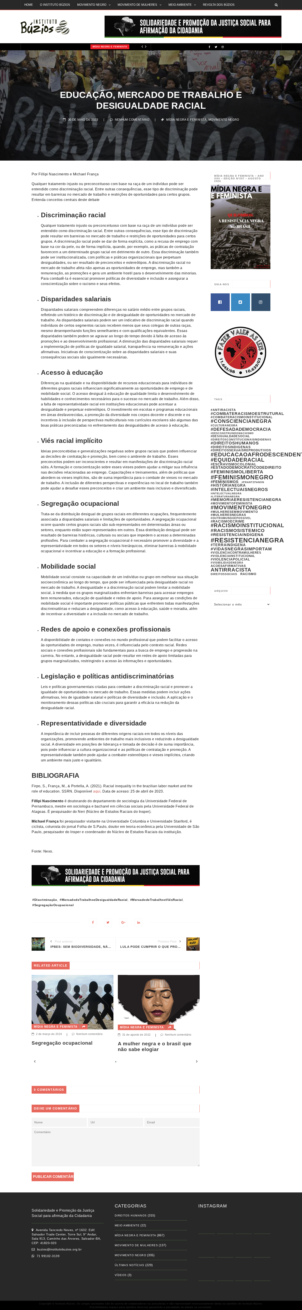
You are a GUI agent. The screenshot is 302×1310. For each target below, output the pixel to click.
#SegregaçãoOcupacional (53, 905)
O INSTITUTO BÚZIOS (55, 4)
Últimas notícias (129, 1265)
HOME (28, 4)
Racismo (248, 574)
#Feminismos (225, 482)
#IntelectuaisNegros (239, 489)
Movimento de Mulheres (136, 1245)
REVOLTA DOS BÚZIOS (219, 4)
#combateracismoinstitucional (242, 417)
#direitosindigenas (231, 447)
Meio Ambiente (127, 1225)
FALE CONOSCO (35, 14)
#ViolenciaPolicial (230, 559)
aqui (96, 791)
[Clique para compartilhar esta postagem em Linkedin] (138, 922)
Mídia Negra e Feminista (43, 46)
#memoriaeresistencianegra (246, 499)
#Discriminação (44, 899)
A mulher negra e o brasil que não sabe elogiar (70, 1046)
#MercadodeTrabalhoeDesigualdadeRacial (94, 899)
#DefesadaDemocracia (241, 429)
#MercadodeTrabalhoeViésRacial (156, 899)
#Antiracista (223, 410)
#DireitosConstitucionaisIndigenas (241, 439)
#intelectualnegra (226, 493)
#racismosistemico (238, 530)
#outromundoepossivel (231, 518)
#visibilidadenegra (227, 562)
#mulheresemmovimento (234, 512)
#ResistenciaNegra (247, 540)
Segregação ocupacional (149, 1043)
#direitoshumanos (235, 443)
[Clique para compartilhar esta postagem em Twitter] (108, 922)
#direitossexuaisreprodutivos (241, 450)
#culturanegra (224, 425)
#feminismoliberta (237, 471)
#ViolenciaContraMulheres (236, 552)
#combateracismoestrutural (247, 413)
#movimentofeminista (231, 503)
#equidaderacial (238, 460)
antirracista (231, 570)
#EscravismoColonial (233, 464)
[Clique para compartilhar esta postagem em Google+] (123, 922)
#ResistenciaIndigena (237, 534)
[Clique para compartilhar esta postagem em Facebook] (93, 922)
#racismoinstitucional (247, 525)
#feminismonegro (242, 477)
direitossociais (224, 574)
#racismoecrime (228, 521)
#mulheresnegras (228, 515)
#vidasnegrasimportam (241, 548)
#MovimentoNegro (241, 507)
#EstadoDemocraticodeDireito (246, 467)
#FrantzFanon (253, 482)
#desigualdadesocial (230, 436)
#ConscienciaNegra (241, 421)
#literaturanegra (225, 496)
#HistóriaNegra (228, 485)
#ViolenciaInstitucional (233, 556)
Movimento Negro (223, 119)
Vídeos (121, 1275)
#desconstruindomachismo (232, 433)
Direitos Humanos (131, 1215)
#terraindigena (228, 545)
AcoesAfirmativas (228, 566)
